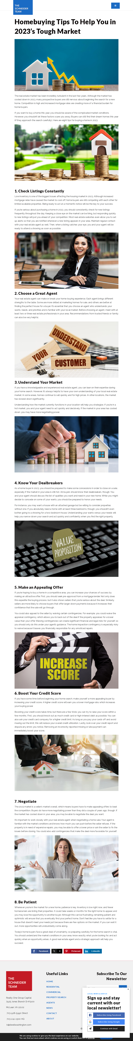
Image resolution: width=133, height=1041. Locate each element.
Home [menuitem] (49, 981)
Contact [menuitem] (51, 1013)
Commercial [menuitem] (53, 992)
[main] (66, 486)
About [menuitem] (50, 1018)
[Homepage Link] (23, 7)
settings (91, 1038)
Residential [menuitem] (53, 986)
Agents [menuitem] (50, 1002)
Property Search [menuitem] (56, 997)
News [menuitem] (49, 1008)
